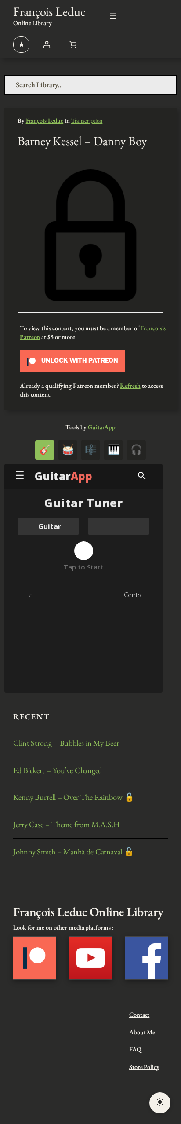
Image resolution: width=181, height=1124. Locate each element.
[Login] (46, 44)
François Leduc (49, 11)
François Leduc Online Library (88, 911)
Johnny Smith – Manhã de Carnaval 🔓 (73, 852)
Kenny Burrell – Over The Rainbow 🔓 (73, 797)
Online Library (32, 22)
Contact (139, 1014)
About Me (142, 1032)
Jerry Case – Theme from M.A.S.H (66, 824)
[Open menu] (113, 16)
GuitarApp (102, 427)
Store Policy (144, 1066)
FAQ (135, 1049)
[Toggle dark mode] (159, 1102)
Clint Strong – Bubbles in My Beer (66, 743)
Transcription (87, 120)
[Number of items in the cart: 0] (73, 44)
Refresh (130, 385)
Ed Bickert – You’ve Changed (57, 770)
